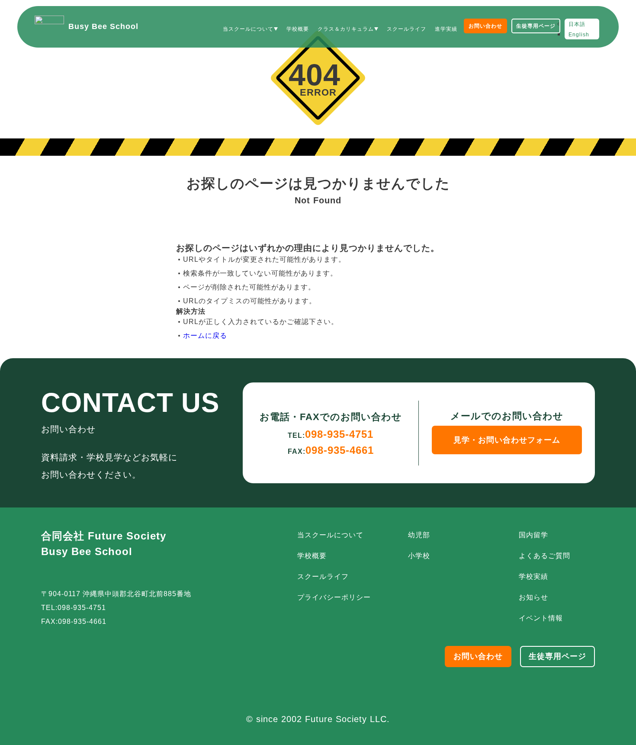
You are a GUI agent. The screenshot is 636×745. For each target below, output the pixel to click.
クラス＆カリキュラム (346, 29)
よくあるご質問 (544, 555)
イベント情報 (541, 618)
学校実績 (533, 576)
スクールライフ (406, 29)
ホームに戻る (205, 335)
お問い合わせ (485, 26)
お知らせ (533, 597)
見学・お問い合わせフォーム (506, 440)
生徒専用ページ (536, 26)
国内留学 (533, 535)
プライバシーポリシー (334, 597)
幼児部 (419, 535)
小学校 (419, 555)
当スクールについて (248, 29)
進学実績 (446, 29)
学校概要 (297, 29)
